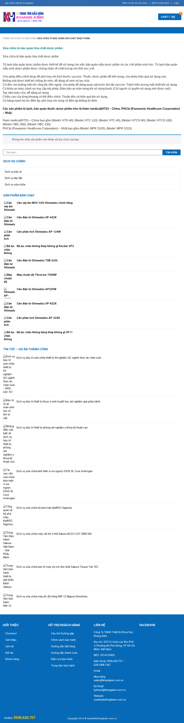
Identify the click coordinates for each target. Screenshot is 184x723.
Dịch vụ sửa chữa (26, 38)
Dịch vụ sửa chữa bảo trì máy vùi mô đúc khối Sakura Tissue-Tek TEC (57, 566)
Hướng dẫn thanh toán (64, 652)
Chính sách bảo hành (63, 640)
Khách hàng (12, 659)
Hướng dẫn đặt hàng (63, 646)
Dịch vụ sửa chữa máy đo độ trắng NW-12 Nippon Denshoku (52, 596)
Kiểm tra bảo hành (160, 3)
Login (176, 3)
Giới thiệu (10, 640)
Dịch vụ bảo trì (13, 171)
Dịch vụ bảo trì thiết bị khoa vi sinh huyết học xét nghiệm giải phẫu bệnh (58, 401)
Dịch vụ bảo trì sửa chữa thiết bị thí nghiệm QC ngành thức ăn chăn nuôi (59, 357)
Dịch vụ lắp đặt (13, 178)
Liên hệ (9, 646)
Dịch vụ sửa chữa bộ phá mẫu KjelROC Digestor (44, 507)
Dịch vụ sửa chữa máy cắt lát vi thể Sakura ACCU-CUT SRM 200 (54, 533)
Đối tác (9, 652)
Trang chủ (9, 38)
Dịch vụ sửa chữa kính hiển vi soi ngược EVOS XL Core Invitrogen (55, 471)
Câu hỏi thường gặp (62, 633)
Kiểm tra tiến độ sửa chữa (134, 3)
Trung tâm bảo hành (63, 665)
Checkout (11, 633)
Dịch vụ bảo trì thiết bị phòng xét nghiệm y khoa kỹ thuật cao (52, 427)
